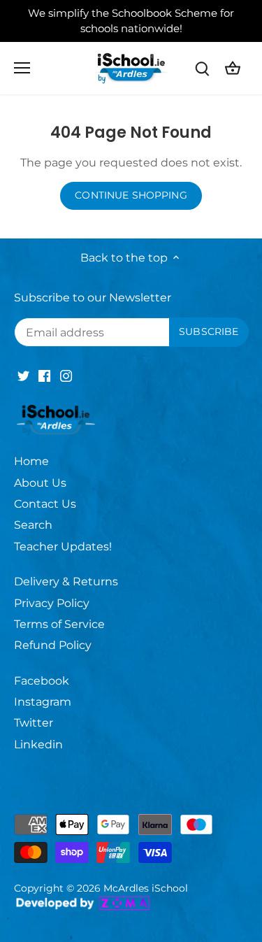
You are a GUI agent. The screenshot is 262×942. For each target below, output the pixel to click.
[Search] (202, 68)
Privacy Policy (51, 603)
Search (33, 524)
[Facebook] (44, 375)
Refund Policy (53, 645)
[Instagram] (66, 375)
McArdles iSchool (145, 888)
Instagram (42, 701)
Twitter (33, 722)
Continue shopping (131, 195)
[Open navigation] (22, 67)
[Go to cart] (232, 68)
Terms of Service (59, 624)
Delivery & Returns (66, 581)
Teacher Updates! (63, 546)
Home (31, 461)
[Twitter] (23, 375)
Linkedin (38, 744)
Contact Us (45, 504)
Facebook (41, 680)
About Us (40, 483)
